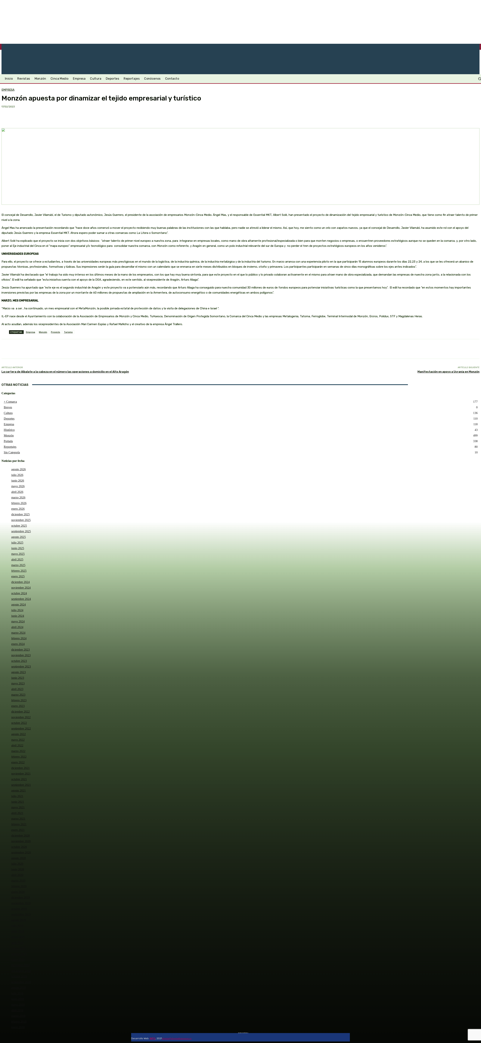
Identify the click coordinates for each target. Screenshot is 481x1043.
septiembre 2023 (21, 666)
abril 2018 (17, 1010)
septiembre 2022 (21, 728)
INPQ (152, 1038)
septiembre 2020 (21, 852)
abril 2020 (17, 875)
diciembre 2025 (20, 514)
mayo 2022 (18, 739)
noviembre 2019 (21, 903)
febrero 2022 (18, 756)
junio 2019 (17, 931)
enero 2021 (18, 830)
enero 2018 (18, 1027)
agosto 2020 (18, 858)
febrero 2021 (18, 824)
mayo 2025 (18, 553)
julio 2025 (17, 542)
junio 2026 (17, 480)
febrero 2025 (18, 570)
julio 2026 (17, 475)
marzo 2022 (18, 751)
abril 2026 (17, 491)
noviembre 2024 (21, 587)
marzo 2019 (18, 948)
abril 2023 (17, 689)
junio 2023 (17, 677)
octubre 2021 (19, 779)
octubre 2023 (19, 660)
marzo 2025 (18, 565)
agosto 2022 (18, 734)
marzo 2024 (18, 632)
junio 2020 (17, 869)
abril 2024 (17, 627)
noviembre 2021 (21, 773)
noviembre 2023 (21, 655)
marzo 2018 (18, 1015)
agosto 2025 (18, 536)
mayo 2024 (18, 621)
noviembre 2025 (21, 520)
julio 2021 (17, 796)
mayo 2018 (18, 1004)
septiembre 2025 (21, 531)
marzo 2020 (18, 880)
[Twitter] (202, 1037)
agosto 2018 (18, 987)
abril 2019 (17, 942)
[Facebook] (193, 1037)
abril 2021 (17, 813)
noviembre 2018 (21, 970)
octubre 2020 (19, 846)
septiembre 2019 (21, 914)
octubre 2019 (19, 908)
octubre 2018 (19, 976)
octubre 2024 (19, 593)
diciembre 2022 (20, 711)
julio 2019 (17, 925)
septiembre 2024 (21, 598)
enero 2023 (18, 706)
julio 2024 (17, 610)
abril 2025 (17, 559)
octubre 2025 (19, 525)
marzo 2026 (18, 497)
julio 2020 (17, 863)
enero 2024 (18, 644)
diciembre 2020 (20, 835)
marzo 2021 (18, 818)
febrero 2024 (18, 638)
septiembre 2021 (21, 784)
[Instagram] (198, 1037)
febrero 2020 (18, 886)
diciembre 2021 (20, 768)
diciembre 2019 (20, 897)
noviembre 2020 (21, 841)
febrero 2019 (18, 953)
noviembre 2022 (21, 717)
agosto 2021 (18, 790)
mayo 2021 (18, 807)
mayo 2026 (18, 486)
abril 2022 (17, 745)
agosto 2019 (18, 920)
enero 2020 (18, 891)
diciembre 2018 (20, 965)
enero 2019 (18, 959)
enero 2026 (18, 508)
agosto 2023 (18, 672)
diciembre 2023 (20, 649)
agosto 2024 (18, 604)
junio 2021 (17, 801)
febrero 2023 (18, 700)
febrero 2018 (18, 1021)
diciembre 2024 (20, 582)
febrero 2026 (18, 503)
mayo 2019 (18, 937)
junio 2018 (17, 999)
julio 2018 (17, 993)
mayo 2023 (18, 683)
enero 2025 (18, 576)
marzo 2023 (18, 694)
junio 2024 (17, 615)
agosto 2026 (18, 469)
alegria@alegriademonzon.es (176, 1038)
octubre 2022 (19, 722)
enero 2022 (18, 762)
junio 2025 (17, 548)
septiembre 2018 (21, 982)
